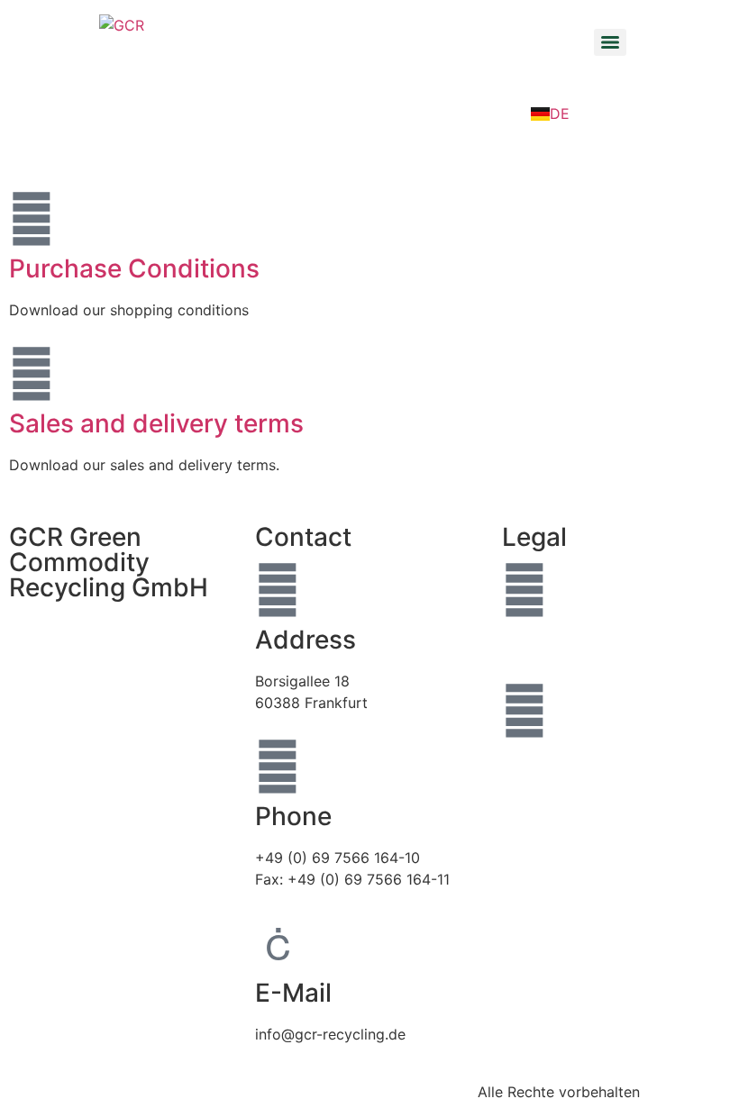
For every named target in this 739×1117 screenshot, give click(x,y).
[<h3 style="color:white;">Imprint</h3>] (524, 590)
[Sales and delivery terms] (31, 373)
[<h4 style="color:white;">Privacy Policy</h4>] (524, 710)
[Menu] (610, 42)
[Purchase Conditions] (31, 218)
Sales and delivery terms (156, 423)
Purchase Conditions (134, 268)
